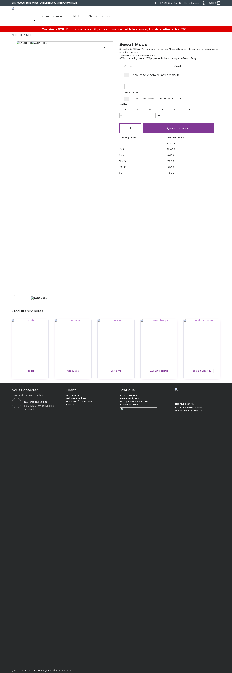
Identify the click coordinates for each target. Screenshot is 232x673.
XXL (188, 109)
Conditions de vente (130, 404)
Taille (123, 104)
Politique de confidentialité (134, 401)
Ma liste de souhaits (76, 398)
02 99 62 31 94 (168, 3)
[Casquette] (73, 343)
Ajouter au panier (179, 128)
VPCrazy (66, 670)
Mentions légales (41, 670)
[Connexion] (203, 3)
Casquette (73, 371)
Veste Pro (116, 371)
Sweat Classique (159, 371)
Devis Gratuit (191, 3)
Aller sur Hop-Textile (100, 16)
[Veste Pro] (116, 343)
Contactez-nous (128, 395)
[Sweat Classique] (159, 343)
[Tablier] (30, 343)
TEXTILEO (25, 670)
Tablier (30, 371)
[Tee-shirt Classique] (202, 343)
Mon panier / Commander (79, 401)
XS (125, 109)
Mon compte (72, 395)
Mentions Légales (129, 398)
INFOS (76, 16)
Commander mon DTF (53, 16)
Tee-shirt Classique (202, 371)
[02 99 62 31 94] (156, 3)
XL (175, 109)
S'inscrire (70, 404)
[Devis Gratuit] (180, 3)
